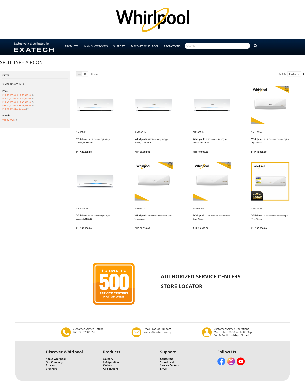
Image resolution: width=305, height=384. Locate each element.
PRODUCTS (71, 46)
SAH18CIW (256, 132)
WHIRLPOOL (9, 119)
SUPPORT (119, 46)
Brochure (51, 368)
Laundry (108, 359)
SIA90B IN (81, 132)
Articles (50, 365)
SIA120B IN (140, 132)
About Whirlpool (56, 359)
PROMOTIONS (172, 46)
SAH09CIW (198, 208)
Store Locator (168, 362)
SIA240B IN (82, 208)
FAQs (163, 368)
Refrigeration (111, 362)
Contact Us (166, 359)
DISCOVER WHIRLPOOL (145, 46)
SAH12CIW (256, 208)
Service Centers (169, 365)
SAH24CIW (140, 208)
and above (15, 109)
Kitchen (107, 365)
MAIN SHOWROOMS (96, 46)
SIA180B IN (198, 132)
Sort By (282, 73)
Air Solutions (110, 368)
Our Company (54, 362)
